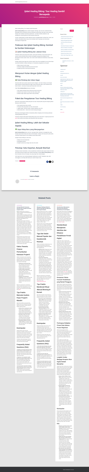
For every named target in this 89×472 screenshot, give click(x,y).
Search (71, 30)
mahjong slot (62, 91)
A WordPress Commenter (66, 60)
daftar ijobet (65, 271)
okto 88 (61, 75)
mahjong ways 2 (63, 69)
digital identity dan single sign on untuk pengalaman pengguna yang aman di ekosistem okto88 (66, 80)
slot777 (61, 83)
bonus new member (63, 77)
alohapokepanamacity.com (64, 73)
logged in (26, 179)
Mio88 (61, 109)
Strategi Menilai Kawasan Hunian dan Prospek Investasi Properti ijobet (24, 208)
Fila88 (61, 104)
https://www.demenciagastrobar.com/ (66, 97)
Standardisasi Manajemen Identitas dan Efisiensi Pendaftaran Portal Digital (63, 208)
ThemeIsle (72, 469)
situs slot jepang (63, 106)
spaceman (62, 71)
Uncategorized (19, 205)
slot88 (61, 85)
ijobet (16, 118)
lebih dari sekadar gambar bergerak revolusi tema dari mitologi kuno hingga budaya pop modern (66, 88)
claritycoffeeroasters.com (41, 281)
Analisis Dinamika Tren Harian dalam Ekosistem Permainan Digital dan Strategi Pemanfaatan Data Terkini (67, 94)
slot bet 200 (62, 112)
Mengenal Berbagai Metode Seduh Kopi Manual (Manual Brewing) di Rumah (66, 42)
